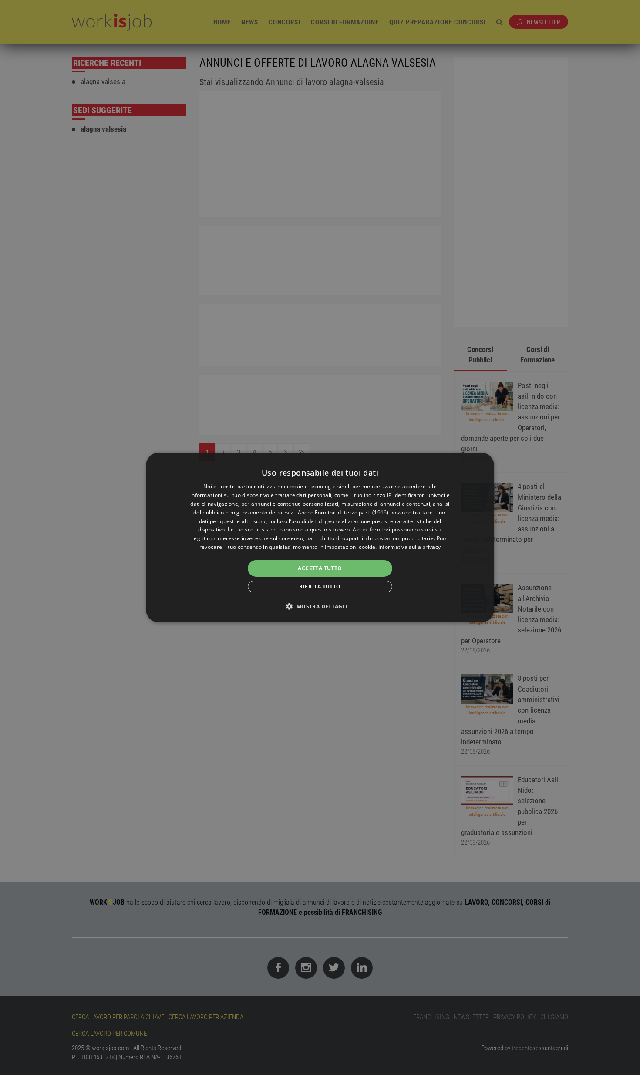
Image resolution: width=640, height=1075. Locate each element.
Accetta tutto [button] (320, 568)
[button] (320, 606)
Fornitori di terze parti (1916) (351, 512)
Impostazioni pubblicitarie (401, 538)
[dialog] (320, 537)
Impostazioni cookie (350, 547)
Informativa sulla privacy (409, 547)
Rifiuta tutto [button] (319, 586)
